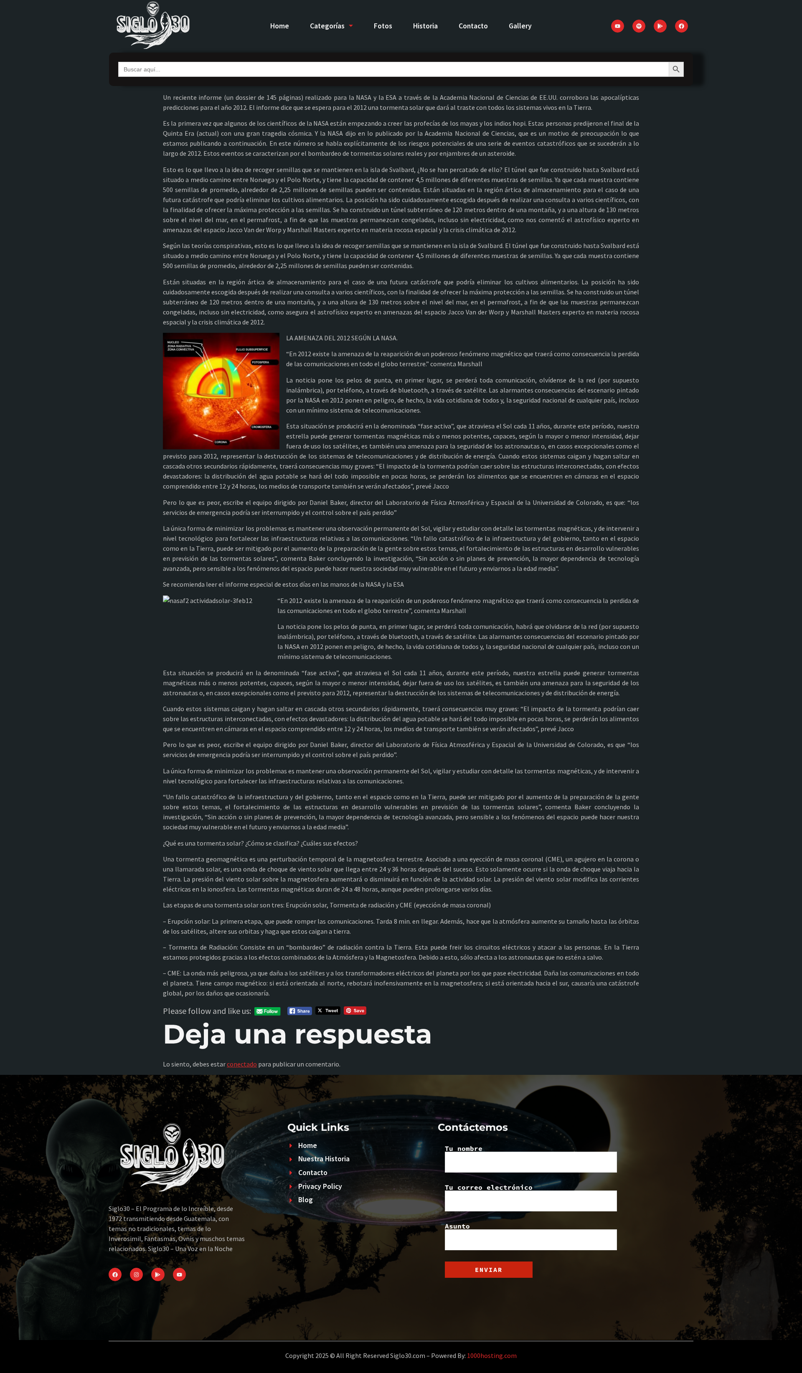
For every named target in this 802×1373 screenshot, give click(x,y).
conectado (242, 1064)
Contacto (473, 25)
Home (279, 25)
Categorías (327, 25)
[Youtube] (617, 26)
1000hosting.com (492, 1355)
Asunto (457, 1226)
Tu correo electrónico (489, 1187)
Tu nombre (463, 1149)
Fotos (383, 25)
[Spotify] (638, 26)
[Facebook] (681, 26)
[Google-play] (660, 26)
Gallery (520, 25)
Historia (425, 25)
